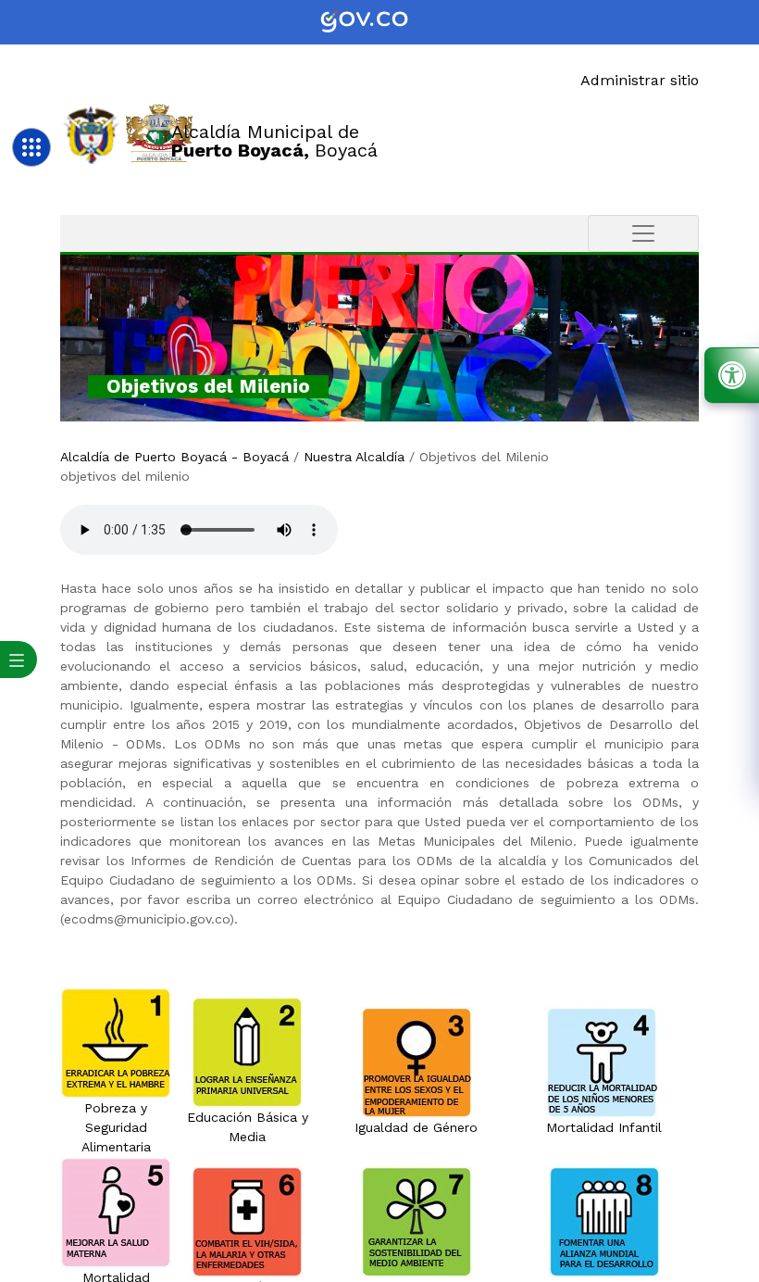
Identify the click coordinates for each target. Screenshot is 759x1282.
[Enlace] (91, 134)
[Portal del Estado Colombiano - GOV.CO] (379, 22)
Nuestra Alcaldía (354, 456)
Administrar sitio (639, 80)
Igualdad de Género (416, 1127)
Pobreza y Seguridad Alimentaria (116, 1127)
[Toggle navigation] (643, 233)
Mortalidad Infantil (604, 1127)
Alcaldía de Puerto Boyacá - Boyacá (174, 456)
